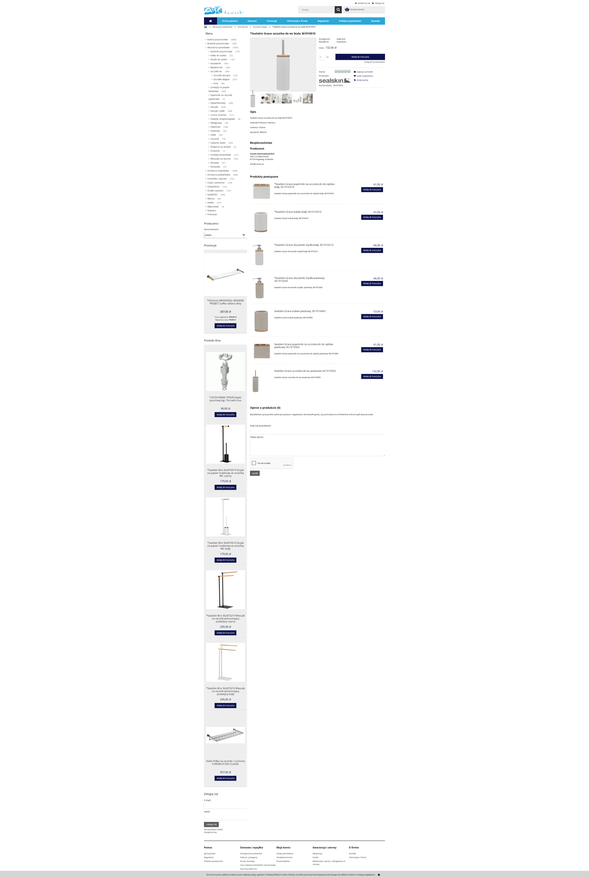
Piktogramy (216, 122)
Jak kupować (209, 853)
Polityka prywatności (213, 861)
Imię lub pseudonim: (260, 425)
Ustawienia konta (284, 857)
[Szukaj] (338, 9)
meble (210, 202)
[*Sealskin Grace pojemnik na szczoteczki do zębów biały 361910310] (261, 191)
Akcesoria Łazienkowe (218, 47)
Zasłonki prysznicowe (221, 51)
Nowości (211, 210)
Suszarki (214, 138)
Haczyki (214, 106)
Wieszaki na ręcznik (220, 158)
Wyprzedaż (213, 206)
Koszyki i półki (217, 110)
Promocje (212, 214)
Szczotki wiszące (222, 75)
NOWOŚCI (212, 194)
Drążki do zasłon (218, 59)
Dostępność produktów (251, 853)
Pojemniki (215, 126)
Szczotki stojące (221, 79)
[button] (363, 71)
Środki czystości (215, 190)
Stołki (213, 134)
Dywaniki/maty (217, 102)
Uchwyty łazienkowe (220, 154)
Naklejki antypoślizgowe (222, 118)
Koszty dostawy (247, 861)
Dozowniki (215, 63)
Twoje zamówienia (284, 853)
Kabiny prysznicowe (217, 39)
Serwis (315, 857)
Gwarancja (317, 853)
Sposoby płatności (248, 868)
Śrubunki (215, 150)
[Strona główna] (223, 10)
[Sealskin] (335, 80)
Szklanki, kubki (217, 142)
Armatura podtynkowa (218, 174)
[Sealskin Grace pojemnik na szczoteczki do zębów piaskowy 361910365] (261, 351)
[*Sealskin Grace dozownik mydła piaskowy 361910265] (261, 288)
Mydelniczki (216, 67)
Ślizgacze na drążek (220, 146)
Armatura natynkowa (218, 170)
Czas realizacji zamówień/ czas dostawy (258, 865)
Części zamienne (216, 182)
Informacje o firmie (357, 857)
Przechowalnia (283, 861)
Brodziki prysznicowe (218, 43)
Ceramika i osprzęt (217, 178)
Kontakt (352, 853)
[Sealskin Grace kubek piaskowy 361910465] (261, 321)
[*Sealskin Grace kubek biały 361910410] (261, 221)
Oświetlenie (213, 186)
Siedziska (215, 130)
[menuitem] (230, 21)
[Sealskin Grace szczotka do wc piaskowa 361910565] (261, 380)
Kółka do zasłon (218, 55)
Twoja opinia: (257, 437)
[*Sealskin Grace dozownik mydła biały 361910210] (261, 255)
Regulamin (209, 857)
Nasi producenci (211, 229)
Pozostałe (215, 166)
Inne (216, 83)
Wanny (210, 198)
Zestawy (214, 162)
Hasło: (207, 811)
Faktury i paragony (248, 857)
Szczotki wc (216, 71)
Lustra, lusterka (218, 114)
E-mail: (207, 800)
